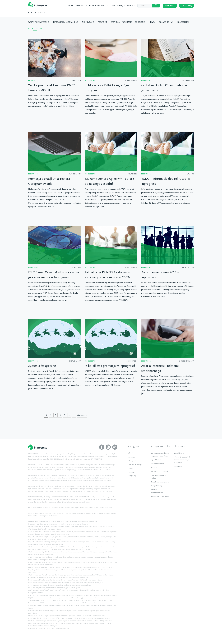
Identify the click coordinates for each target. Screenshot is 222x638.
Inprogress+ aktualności (65, 22)
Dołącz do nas (166, 22)
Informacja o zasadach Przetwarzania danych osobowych (182, 460)
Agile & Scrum (156, 459)
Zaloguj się (187, 6)
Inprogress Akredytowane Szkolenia (37, 4)
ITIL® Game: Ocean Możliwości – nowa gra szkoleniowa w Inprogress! (53, 275)
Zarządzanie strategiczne (160, 482)
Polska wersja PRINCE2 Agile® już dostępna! (107, 88)
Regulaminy (178, 466)
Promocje (102, 22)
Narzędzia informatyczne (160, 496)
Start (30, 12)
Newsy (152, 22)
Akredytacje (88, 22)
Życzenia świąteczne (42, 365)
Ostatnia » (82, 415)
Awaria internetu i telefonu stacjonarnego (160, 368)
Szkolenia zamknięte (116, 5)
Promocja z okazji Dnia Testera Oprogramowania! (49, 181)
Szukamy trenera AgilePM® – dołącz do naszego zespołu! (109, 181)
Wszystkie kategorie (38, 22)
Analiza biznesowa (157, 463)
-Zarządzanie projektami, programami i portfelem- (160, 454)
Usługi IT (154, 467)
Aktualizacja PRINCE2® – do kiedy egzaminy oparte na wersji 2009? (107, 275)
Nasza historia (179, 453)
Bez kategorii (35, 28)
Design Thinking (156, 485)
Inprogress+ (81, 5)
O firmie (70, 5)
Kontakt (131, 5)
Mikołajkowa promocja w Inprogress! (110, 365)
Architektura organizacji (159, 471)
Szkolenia (140, 22)
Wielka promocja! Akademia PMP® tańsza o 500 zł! (51, 88)
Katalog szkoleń (96, 5)
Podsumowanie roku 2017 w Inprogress (160, 275)
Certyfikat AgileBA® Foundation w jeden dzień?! (164, 88)
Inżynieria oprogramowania (157, 491)
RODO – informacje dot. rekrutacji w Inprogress (165, 181)
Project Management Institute (158, 476)
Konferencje (183, 22)
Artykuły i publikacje (121, 22)
